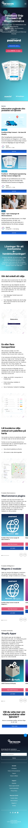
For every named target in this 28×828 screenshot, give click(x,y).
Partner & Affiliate (14, 775)
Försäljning (14, 768)
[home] (7, 3)
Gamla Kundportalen (14, 788)
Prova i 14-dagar (14, 38)
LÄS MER (12, 548)
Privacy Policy (14, 790)
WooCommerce (14, 800)
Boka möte (14, 726)
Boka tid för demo (14, 33)
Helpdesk (14, 783)
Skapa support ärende (14, 785)
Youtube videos (14, 798)
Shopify (14, 805)
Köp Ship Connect (12, 544)
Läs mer (14, 151)
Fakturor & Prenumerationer (14, 770)
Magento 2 (14, 803)
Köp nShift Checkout (12, 690)
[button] (23, 3)
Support (14, 773)
